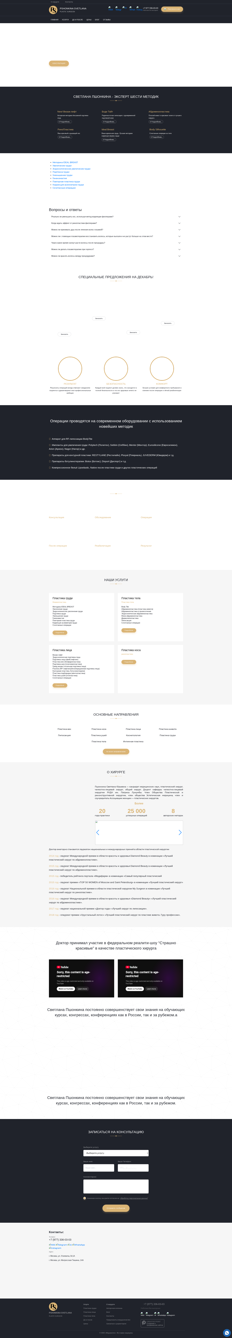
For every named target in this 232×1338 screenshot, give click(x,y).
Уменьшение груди (62, 175)
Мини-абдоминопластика (131, 616)
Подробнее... (65, 122)
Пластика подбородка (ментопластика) (69, 673)
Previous (47, 83)
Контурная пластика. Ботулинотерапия (69, 671)
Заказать (64, 334)
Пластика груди (63, 598)
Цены (85, 1324)
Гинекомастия (60, 178)
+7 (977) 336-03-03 (60, 1239)
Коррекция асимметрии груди (68, 185)
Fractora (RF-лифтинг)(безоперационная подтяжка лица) (76, 669)
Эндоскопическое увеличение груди (71, 169)
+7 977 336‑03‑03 (150, 8)
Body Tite (125, 607)
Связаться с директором (116, 1324)
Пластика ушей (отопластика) (65, 675)
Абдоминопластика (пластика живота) (137, 609)
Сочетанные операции (64, 188)
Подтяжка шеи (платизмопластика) (67, 664)
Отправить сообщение (116, 1208)
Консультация (59, 63)
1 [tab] (114, 85)
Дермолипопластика (129, 618)
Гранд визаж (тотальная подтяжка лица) (69, 666)
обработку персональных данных (134, 1198)
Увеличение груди (62, 166)
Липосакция (126, 620)
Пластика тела (130, 598)
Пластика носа (131, 650)
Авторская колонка (114, 1308)
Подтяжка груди (61, 172)
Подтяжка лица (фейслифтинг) (66, 659)
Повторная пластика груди (66, 181)
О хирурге (55, 2)
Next (185, 83)
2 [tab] (118, 85)
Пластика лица (62, 650)
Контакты (69, 2)
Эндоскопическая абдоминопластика (136, 614)
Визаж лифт (58, 655)
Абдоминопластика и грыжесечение (136, 611)
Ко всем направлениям (116, 751)
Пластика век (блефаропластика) (66, 662)
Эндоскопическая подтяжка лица (66, 657)
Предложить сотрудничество (118, 1320)
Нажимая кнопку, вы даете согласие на (117, 1198)
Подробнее (60, 632)
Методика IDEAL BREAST (65, 162)
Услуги (86, 1304)
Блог (108, 1312)
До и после (87, 1320)
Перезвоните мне (174, 9)
